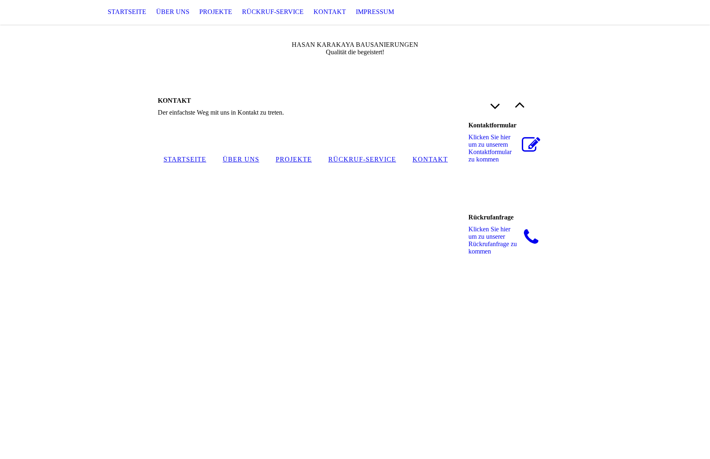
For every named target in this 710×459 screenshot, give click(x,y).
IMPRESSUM (375, 11)
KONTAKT (330, 11)
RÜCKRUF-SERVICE (273, 11)
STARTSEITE (127, 11)
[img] (41, 12)
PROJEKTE (215, 11)
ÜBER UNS (172, 11)
